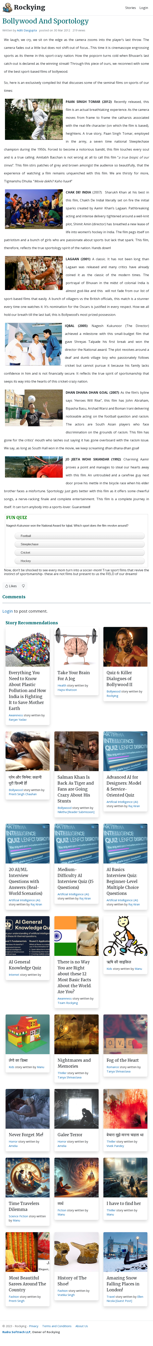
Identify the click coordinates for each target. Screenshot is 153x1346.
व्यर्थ (60, 1203)
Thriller (62, 1073)
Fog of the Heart (123, 1060)
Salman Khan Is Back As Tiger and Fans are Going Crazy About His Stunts (76, 789)
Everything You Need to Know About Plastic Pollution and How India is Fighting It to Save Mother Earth (27, 690)
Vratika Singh (66, 1295)
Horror (13, 1141)
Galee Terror (70, 1134)
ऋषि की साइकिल (119, 961)
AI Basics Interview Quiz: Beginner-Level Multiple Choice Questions (123, 881)
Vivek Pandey (115, 1146)
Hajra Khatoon (67, 690)
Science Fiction (18, 1216)
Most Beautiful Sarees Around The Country (27, 1283)
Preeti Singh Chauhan (23, 794)
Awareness (16, 715)
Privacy (33, 1326)
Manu (138, 969)
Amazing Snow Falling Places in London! (123, 1283)
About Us (82, 1326)
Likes (12, 586)
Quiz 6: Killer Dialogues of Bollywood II (119, 678)
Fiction (62, 1210)
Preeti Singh (17, 1301)
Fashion (14, 1297)
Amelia (13, 1146)
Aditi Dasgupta (27, 30)
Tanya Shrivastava (69, 1077)
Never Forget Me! (26, 1134)
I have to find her (124, 1203)
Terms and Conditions (57, 1326)
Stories (130, 8)
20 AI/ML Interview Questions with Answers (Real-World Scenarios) (25, 881)
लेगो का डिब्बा (18, 1060)
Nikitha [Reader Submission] (76, 812)
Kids (109, 969)
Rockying (28, 7)
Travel (111, 1297)
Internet (14, 975)
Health (62, 685)
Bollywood (114, 691)
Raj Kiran (134, 806)
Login (143, 8)
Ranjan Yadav (17, 719)
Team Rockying (68, 1003)
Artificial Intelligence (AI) (122, 802)
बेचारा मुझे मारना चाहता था (125, 1134)
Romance (113, 1067)
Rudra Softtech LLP (16, 1332)
